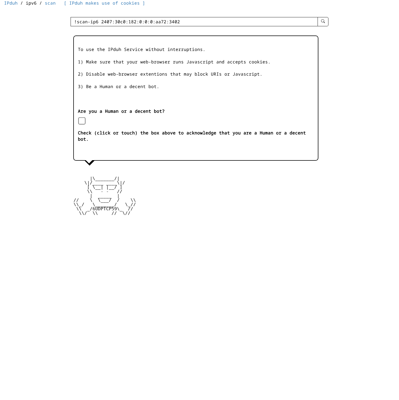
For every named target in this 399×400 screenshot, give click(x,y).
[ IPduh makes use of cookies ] (104, 3)
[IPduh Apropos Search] (323, 21)
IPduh (11, 3)
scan (50, 3)
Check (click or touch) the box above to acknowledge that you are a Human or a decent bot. (192, 136)
